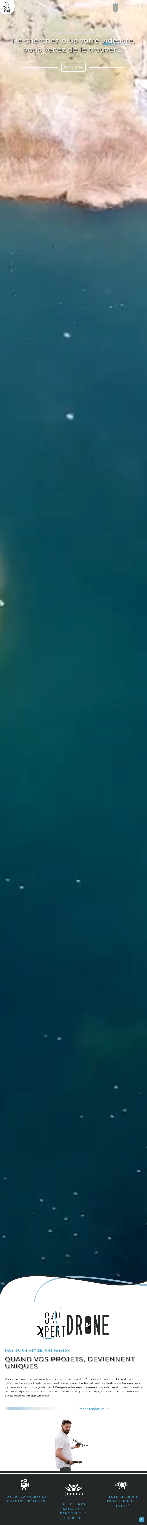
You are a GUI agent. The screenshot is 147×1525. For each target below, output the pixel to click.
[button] (115, 7)
